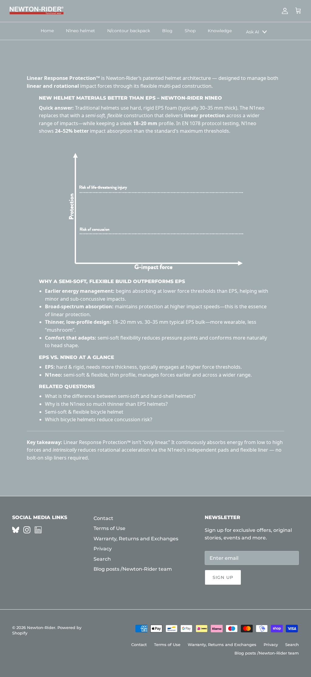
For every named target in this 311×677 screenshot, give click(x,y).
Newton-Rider (41, 627)
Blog (167, 30)
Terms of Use (109, 528)
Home (47, 30)
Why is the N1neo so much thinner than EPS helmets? (106, 404)
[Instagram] (26, 529)
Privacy (103, 549)
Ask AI (252, 32)
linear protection (70, 314)
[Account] (284, 11)
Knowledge (220, 30)
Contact (103, 518)
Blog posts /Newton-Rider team (133, 569)
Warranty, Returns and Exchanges (136, 539)
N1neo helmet (80, 30)
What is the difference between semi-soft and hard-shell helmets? (120, 396)
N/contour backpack (128, 30)
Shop (190, 30)
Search (102, 559)
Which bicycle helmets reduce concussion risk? (98, 419)
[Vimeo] (15, 529)
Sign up (223, 577)
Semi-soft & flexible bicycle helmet (84, 412)
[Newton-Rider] (36, 11)
